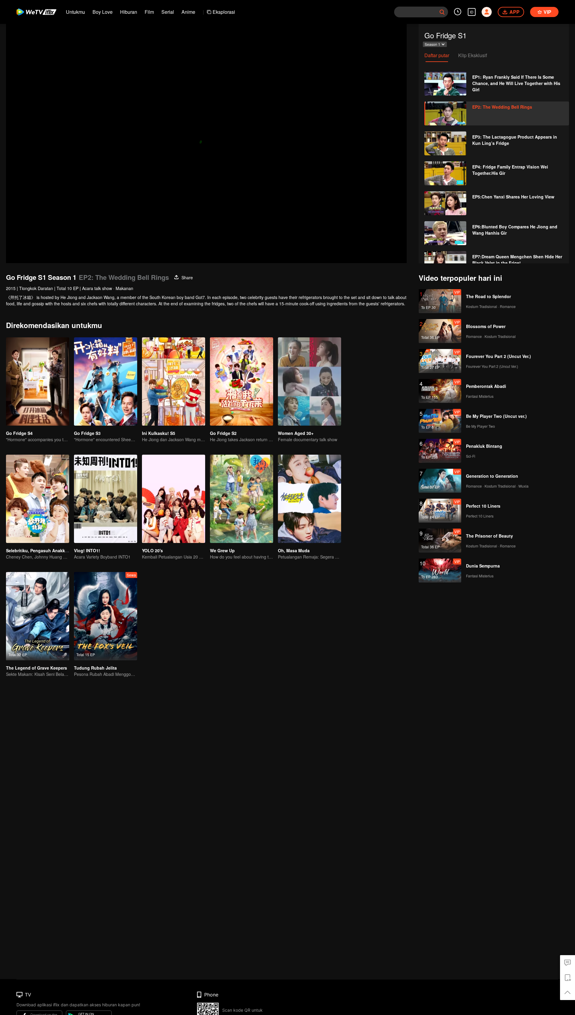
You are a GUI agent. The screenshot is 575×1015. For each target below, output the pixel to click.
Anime (188, 11)
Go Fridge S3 (87, 433)
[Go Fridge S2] (241, 381)
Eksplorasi (224, 11)
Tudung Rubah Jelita (95, 668)
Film (149, 11)
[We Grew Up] (241, 499)
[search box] (442, 12)
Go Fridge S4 (19, 433)
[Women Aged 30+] (309, 381)
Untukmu (75, 11)
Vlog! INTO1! (87, 550)
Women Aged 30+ (296, 433)
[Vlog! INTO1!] (105, 499)
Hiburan (128, 11)
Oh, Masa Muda (294, 550)
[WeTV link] (36, 12)
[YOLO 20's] (173, 499)
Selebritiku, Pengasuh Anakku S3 (40, 550)
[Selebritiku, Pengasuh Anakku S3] (37, 499)
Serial (167, 11)
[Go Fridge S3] (105, 381)
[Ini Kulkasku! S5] (173, 381)
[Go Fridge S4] (37, 381)
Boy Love (103, 11)
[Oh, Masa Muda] (309, 499)
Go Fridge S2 (223, 433)
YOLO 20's (152, 550)
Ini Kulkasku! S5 (158, 433)
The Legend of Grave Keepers (36, 668)
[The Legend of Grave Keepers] (37, 616)
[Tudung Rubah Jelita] (105, 616)
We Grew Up (222, 550)
